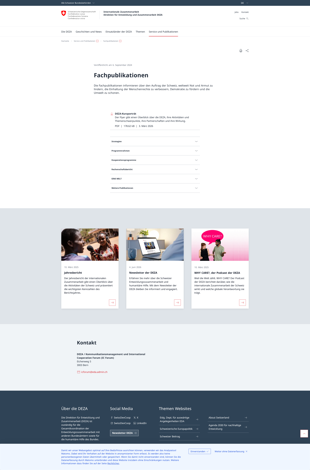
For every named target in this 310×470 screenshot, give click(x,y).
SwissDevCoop (122, 417)
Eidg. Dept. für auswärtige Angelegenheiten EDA (174, 419)
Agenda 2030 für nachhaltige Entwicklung (225, 427)
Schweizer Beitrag (170, 436)
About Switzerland (219, 417)
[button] (66, 31)
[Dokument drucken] (241, 50)
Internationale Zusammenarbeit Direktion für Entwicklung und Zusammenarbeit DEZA (133, 13)
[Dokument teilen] (247, 50)
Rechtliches (113, 463)
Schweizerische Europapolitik (176, 428)
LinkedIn (142, 423)
